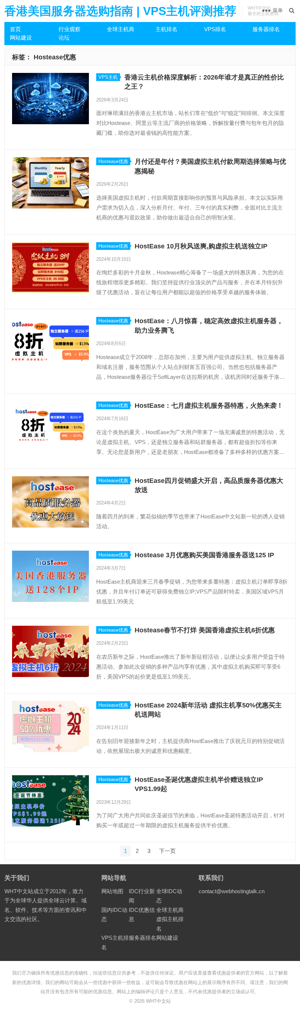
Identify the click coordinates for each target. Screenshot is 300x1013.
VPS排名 (215, 29)
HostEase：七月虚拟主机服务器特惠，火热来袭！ (209, 405)
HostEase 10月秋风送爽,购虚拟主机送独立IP (201, 246)
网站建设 (21, 37)
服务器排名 (266, 29)
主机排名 (166, 29)
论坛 (64, 37)
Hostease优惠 (113, 161)
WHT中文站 (158, 1001)
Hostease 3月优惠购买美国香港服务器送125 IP (204, 555)
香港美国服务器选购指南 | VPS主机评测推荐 (120, 11)
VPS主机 (108, 77)
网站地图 (112, 891)
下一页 (167, 851)
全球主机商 (120, 29)
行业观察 (69, 29)
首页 (15, 29)
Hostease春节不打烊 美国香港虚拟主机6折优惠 (205, 630)
